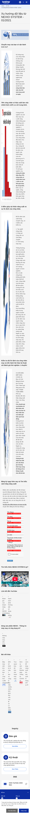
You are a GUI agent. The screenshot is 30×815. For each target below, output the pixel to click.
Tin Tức (7, 5)
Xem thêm (15, 746)
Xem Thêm (15, 769)
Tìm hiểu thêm (12, 810)
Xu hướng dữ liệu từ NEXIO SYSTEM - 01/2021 (11, 7)
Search (23, 2)
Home (3, 5)
